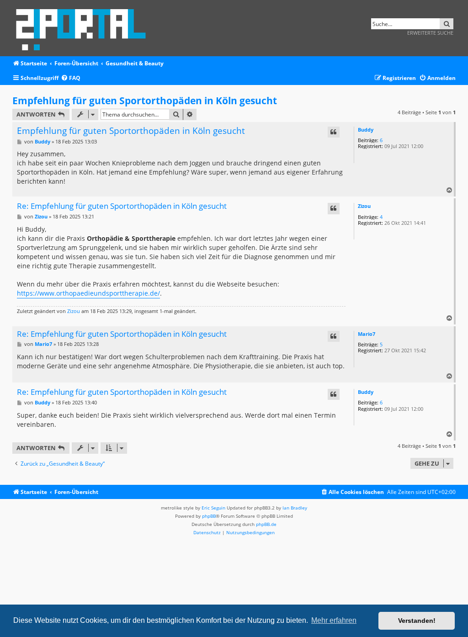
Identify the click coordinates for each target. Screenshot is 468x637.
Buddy (365, 130)
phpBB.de (266, 524)
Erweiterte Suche (430, 32)
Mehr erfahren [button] (333, 620)
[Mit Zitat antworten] (334, 132)
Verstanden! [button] (417, 620)
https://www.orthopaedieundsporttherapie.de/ (88, 293)
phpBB (209, 516)
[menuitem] (70, 78)
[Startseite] (83, 28)
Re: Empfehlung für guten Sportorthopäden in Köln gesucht (122, 206)
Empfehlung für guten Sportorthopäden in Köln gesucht (144, 100)
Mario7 (366, 334)
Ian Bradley (294, 507)
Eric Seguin (213, 507)
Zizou (364, 206)
